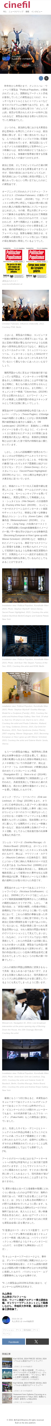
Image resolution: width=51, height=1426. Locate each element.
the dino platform (29, 1423)
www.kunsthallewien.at (12, 284)
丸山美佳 (15, 59)
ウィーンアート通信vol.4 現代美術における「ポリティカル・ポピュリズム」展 (24, 46)
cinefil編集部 (27, 59)
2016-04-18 (16, 57)
